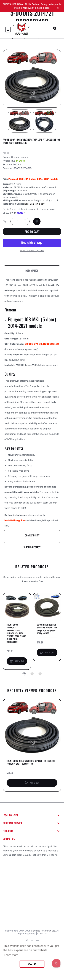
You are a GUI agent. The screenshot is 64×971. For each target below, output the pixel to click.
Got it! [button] (32, 964)
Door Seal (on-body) (34, 203)
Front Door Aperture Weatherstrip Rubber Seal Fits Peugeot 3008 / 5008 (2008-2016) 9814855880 (16, 633)
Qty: (5, 221)
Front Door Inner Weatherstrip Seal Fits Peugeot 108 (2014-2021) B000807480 (31, 762)
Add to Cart (32, 231)
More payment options (32, 250)
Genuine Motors (19, 157)
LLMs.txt (42, 933)
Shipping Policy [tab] (32, 547)
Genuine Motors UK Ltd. (43, 930)
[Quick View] (7, 611)
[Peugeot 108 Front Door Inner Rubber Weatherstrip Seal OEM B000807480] (19, 121)
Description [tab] (32, 270)
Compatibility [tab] (32, 535)
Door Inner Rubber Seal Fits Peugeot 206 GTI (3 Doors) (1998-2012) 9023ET (47, 629)
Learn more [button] (11, 954)
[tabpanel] (32, 402)
